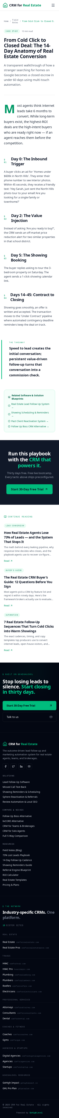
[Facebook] (6, 766)
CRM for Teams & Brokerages (19, 826)
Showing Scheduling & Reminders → (30, 414)
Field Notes (15, 21)
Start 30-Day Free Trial (27, 489)
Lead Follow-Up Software (16, 782)
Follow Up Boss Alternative (17, 816)
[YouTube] (29, 766)
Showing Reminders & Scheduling (21, 791)
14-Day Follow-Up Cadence (17, 860)
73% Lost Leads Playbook (16, 855)
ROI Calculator (11, 874)
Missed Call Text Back (14, 786)
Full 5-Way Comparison (15, 835)
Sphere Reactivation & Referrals (20, 796)
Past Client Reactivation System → (30, 421)
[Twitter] (13, 766)
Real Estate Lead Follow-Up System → (30, 405)
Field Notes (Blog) (12, 850)
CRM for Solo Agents (14, 830)
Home (6, 21)
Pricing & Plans (11, 884)
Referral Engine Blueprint (17, 869)
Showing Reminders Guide (17, 865)
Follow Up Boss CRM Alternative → (30, 426)
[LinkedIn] (21, 766)
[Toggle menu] (53, 5)
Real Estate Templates (15, 879)
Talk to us (13, 717)
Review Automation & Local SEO (20, 801)
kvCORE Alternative (13, 821)
